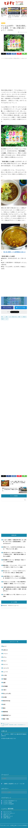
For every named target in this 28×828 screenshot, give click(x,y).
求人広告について (8, 816)
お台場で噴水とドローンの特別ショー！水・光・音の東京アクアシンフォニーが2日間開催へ (15, 577)
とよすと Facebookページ (10, 800)
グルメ (5, 660)
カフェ (5, 657)
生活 (4, 704)
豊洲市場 (5, 711)
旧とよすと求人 (7, 693)
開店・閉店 (6, 719)
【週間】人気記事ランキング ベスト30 (13, 783)
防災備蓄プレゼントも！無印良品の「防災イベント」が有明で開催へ (14, 560)
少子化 (21, 316)
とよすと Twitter (7, 802)
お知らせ (5, 650)
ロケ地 (5, 675)
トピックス (6, 668)
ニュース (5, 671)
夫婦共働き (15, 316)
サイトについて (7, 811)
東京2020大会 (6, 700)
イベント (3, 23)
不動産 (5, 679)
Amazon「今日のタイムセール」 (11, 605)
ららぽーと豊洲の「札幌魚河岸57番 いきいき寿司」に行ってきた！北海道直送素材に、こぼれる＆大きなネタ (14, 541)
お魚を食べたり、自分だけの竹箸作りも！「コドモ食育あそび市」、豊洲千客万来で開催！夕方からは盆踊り (14, 554)
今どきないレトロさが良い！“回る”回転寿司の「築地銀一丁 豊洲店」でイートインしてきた (14, 582)
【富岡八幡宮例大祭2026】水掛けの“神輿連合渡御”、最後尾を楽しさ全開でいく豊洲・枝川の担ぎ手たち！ (15, 589)
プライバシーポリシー (9, 813)
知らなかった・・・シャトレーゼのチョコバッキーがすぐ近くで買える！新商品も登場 (14, 571)
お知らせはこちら (11, 738)
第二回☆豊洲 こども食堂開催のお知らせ (15, 252)
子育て (5, 690)
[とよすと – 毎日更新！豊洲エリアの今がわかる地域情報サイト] (14, 5)
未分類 (5, 697)
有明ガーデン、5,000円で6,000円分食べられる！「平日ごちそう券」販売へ (14, 548)
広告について (6, 814)
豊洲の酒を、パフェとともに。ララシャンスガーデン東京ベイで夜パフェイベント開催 (14, 566)
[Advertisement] (14, 73)
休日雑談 (5, 686)
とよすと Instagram (8, 803)
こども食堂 (9, 316)
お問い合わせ (6, 817)
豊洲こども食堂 (5, 319)
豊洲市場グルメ (7, 715)
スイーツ (5, 664)
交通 (4, 682)
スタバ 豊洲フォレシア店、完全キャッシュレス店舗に (14, 595)
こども (3, 316)
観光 (4, 708)
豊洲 (25, 316)
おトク (5, 646)
